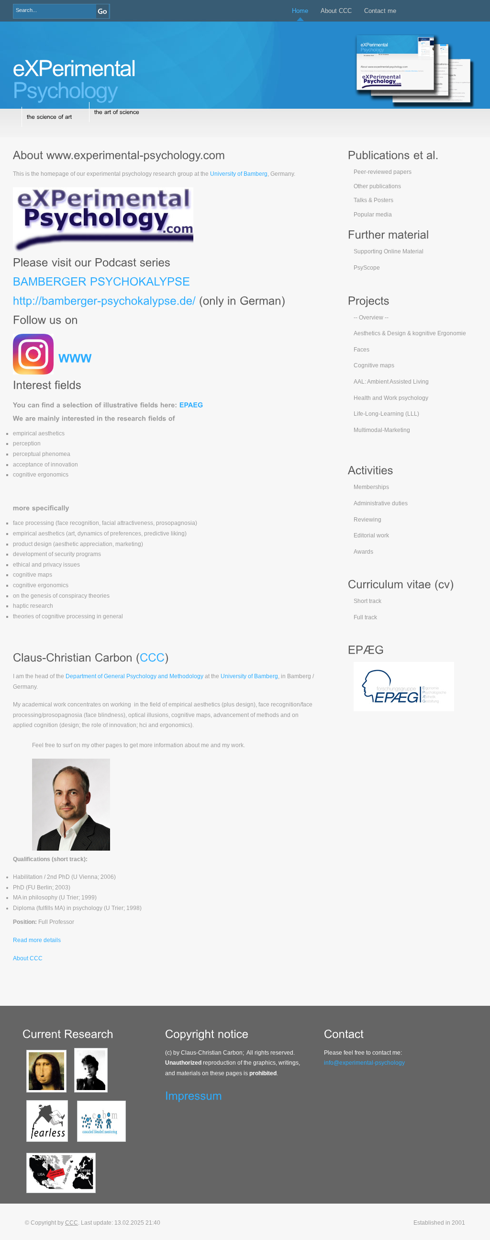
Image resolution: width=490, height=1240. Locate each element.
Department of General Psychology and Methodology (134, 676)
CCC (71, 1222)
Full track (365, 617)
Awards (363, 551)
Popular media (373, 214)
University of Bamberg (238, 174)
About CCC (336, 10)
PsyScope (367, 267)
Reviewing (367, 519)
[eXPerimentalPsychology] (74, 78)
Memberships (371, 487)
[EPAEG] (191, 404)
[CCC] (152, 656)
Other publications (377, 186)
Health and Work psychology (391, 398)
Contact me (380, 10)
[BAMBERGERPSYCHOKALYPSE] (101, 280)
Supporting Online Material (388, 251)
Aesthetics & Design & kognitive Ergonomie (410, 333)
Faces (361, 349)
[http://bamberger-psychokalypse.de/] (104, 300)
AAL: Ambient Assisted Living (391, 381)
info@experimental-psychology (364, 1062)
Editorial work (371, 535)
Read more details (37, 940)
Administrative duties (381, 503)
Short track (367, 601)
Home (300, 10)
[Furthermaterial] (388, 234)
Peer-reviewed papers (383, 172)
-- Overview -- (371, 317)
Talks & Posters (373, 200)
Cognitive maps (374, 365)
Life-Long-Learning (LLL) (386, 413)
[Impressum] (193, 1095)
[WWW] (75, 357)
